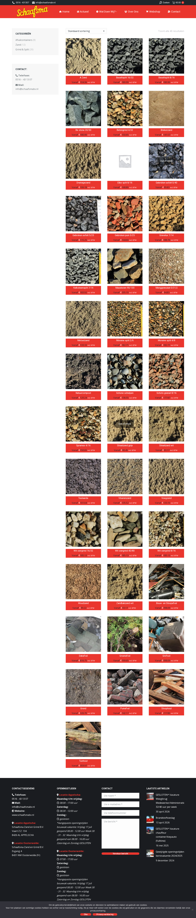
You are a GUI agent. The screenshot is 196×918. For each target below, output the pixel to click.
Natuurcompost (83, 393)
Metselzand (83, 340)
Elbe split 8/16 (124, 182)
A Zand (83, 77)
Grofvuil (166, 655)
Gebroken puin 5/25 (125, 235)
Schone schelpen (124, 393)
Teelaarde (83, 498)
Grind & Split (22, 49)
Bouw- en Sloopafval (166, 603)
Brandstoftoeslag (165, 817)
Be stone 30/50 (83, 130)
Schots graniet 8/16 (166, 393)
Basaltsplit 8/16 (166, 77)
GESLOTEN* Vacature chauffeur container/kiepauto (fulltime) (167, 834)
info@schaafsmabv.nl (46, 2)
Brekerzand (166, 130)
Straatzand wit (166, 445)
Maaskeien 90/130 (124, 287)
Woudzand (83, 603)
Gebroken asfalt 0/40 (166, 182)
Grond (83, 708)
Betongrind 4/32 (125, 130)
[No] (192, 909)
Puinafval (125, 708)
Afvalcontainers (23, 40)
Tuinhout (83, 761)
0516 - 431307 (22, 2)
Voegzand (166, 498)
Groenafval (125, 655)
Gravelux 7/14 (166, 235)
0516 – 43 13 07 (23, 79)
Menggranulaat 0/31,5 (166, 287)
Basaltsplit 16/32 (125, 77)
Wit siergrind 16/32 (83, 550)
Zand (18, 44)
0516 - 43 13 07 (20, 798)
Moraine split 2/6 (125, 340)
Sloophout (166, 708)
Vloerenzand (125, 498)
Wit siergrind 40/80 (125, 550)
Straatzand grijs (125, 445)
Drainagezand (83, 182)
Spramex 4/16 (83, 445)
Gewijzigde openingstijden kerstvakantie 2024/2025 (170, 853)
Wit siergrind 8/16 (166, 550)
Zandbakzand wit (124, 603)
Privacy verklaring (104, 914)
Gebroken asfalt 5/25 (83, 235)
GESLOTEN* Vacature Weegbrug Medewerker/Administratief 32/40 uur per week (171, 800)
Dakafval (83, 655)
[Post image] (150, 796)
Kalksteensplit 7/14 (83, 287)
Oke (86, 914)
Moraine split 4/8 (166, 340)
